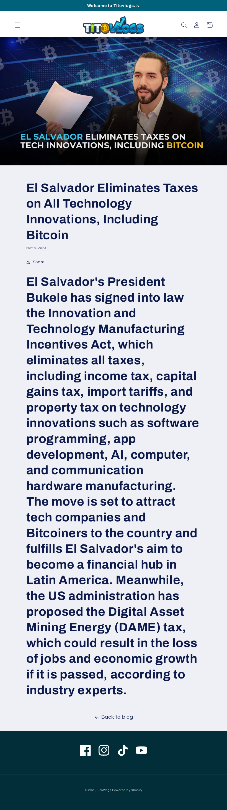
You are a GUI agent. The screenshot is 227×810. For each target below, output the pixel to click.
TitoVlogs (104, 790)
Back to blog (117, 717)
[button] (17, 25)
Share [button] (39, 262)
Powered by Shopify (127, 790)
